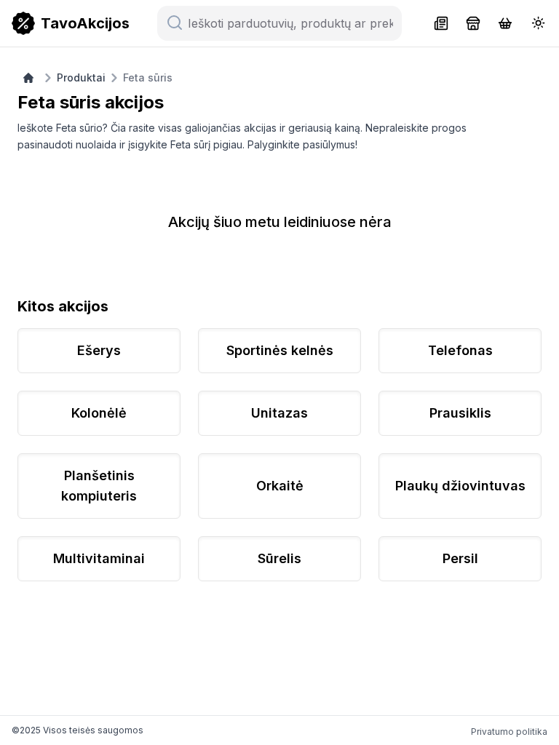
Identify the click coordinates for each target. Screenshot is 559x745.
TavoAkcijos (85, 23)
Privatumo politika (509, 731)
